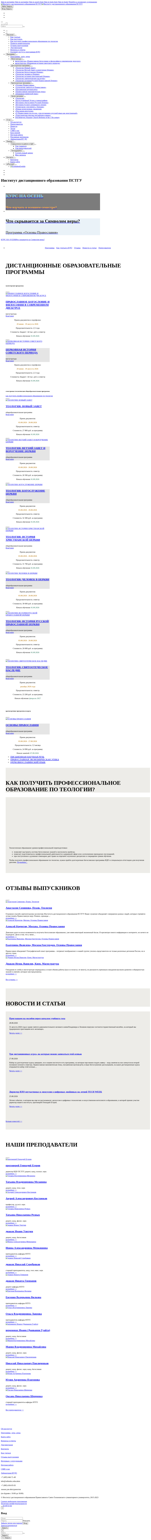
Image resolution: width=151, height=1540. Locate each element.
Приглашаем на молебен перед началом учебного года (37, 1018)
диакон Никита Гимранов (21, 1280)
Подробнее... (22, 862)
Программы (50, 248)
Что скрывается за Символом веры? (30, 240)
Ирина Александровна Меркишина (27, 1247)
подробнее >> (11, 918)
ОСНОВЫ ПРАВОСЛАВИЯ (22, 725)
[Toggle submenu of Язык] (16, 164)
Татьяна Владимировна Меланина (26, 1181)
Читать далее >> (15, 1033)
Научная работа (7, 1465)
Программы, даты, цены (11, 1433)
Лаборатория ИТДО (9, 1473)
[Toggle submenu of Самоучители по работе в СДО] (35, 144)
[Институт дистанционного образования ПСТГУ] (42, 4)
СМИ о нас (5, 1469)
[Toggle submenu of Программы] (17, 54)
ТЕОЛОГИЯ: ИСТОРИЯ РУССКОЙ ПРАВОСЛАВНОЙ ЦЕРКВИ (27, 623)
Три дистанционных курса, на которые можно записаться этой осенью (45, 1054)
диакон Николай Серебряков (23, 1264)
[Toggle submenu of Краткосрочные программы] (32, 83)
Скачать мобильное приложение (14, 1501)
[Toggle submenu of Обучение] (15, 35)
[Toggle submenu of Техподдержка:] (24, 151)
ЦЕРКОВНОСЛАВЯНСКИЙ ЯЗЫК (27, 762)
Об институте (6, 1429)
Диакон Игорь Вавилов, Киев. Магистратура (32, 963)
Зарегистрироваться (9, 1526)
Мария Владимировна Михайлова (26, 1346)
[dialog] (75, 1518)
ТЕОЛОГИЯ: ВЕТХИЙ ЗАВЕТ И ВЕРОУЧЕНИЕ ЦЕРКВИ (25, 450)
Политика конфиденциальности (14, 1504)
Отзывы (77, 248)
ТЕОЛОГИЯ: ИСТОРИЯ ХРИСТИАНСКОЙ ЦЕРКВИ (23, 538)
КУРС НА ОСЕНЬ (8, 240)
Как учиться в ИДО (64, 248)
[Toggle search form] (7, 23)
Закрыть (5, 1528)
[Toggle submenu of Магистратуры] (23, 59)
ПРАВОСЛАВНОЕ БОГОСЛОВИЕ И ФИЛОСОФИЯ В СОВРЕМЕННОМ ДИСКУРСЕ (28, 304)
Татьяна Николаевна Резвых (23, 1214)
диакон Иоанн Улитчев (19, 1231)
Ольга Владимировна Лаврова (24, 1313)
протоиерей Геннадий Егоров (23, 1165)
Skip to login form (51, 2)
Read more (10, 316)
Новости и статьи (89, 248)
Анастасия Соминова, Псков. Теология (29, 907)
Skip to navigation (8, 2)
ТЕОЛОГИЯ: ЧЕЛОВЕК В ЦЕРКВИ (27, 579)
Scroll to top (7, 1506)
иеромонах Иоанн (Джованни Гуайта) (28, 1330)
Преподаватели (105, 248)
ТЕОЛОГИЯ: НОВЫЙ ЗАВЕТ (24, 406)
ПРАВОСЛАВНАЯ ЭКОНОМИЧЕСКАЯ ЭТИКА (34, 759)
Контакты (5, 1449)
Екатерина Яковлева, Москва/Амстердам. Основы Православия (44, 945)
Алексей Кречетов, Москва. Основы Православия (35, 926)
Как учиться (6, 1453)
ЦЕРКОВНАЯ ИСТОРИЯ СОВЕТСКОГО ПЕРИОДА (22, 351)
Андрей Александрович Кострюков (26, 1198)
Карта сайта (5, 1437)
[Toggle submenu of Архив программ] (25, 96)
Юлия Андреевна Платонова (23, 1379)
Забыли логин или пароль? (12, 1523)
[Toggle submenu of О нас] (13, 120)
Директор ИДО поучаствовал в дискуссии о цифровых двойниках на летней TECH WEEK (55, 1092)
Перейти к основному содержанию (83, 2)
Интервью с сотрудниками (11, 1461)
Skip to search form (36, 2)
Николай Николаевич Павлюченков (27, 1363)
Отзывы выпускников (10, 1457)
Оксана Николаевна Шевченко (24, 1396)
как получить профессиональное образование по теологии (29, 396)
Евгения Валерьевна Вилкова (23, 1297)
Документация (7, 1445)
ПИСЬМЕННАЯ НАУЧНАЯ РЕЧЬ (27, 756)
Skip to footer (63, 2)
